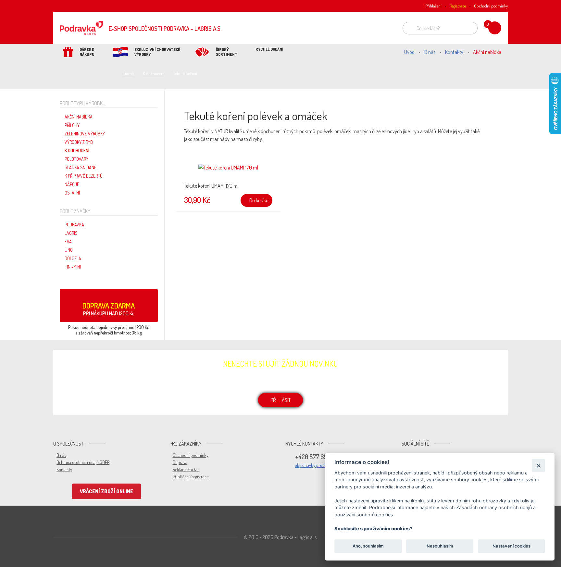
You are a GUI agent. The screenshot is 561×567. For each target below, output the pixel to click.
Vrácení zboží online (106, 491)
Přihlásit (280, 400)
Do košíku (258, 200)
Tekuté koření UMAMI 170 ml (211, 186)
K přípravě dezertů (84, 176)
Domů (128, 73)
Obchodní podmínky (491, 5)
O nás (429, 52)
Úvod (409, 52)
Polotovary (76, 159)
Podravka (74, 224)
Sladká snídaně (80, 167)
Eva (68, 241)
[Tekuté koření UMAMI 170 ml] (228, 172)
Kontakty (454, 52)
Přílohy (72, 125)
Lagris (71, 233)
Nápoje (72, 184)
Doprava (180, 462)
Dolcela (73, 258)
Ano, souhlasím (368, 546)
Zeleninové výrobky (85, 133)
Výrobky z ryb (79, 142)
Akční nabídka (487, 52)
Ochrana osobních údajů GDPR (82, 462)
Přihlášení (433, 5)
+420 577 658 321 (317, 456)
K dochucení (153, 73)
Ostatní (72, 192)
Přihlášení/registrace (190, 476)
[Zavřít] (538, 465)
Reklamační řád (186, 469)
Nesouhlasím (439, 546)
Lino (69, 250)
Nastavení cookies (511, 546)
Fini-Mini (73, 267)
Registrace (458, 5)
